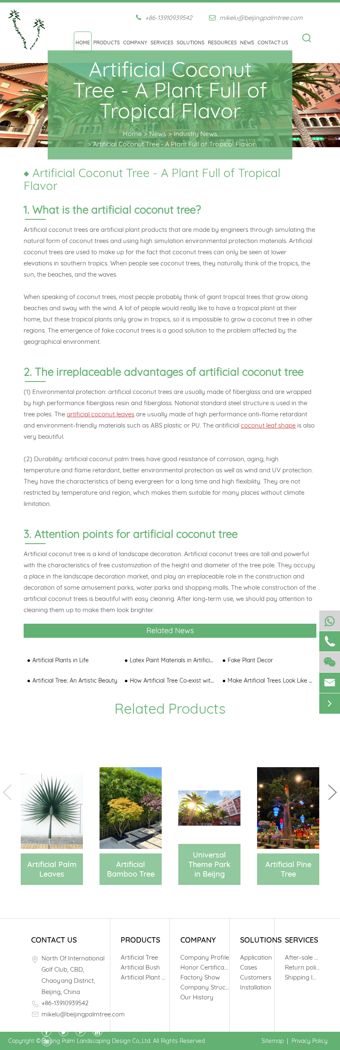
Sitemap (273, 1041)
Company (135, 42)
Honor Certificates (204, 967)
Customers (255, 977)
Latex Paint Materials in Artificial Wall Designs (172, 660)
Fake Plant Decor (250, 660)
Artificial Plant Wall (145, 977)
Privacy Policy (309, 1041)
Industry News (195, 133)
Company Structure (204, 987)
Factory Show (200, 977)
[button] (332, 792)
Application (256, 957)
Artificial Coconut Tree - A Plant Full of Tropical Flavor (174, 144)
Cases (248, 967)
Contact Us (272, 42)
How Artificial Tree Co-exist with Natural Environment (172, 680)
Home (82, 42)
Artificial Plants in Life (60, 660)
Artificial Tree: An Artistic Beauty (74, 680)
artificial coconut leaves (100, 414)
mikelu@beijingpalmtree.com (260, 18)
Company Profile (204, 957)
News (247, 42)
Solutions (190, 42)
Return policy (302, 967)
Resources (222, 42)
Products (106, 42)
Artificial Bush (140, 967)
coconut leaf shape (268, 425)
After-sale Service (302, 957)
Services (162, 42)
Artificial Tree (139, 957)
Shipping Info (302, 977)
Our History (197, 997)
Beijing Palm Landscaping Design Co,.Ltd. (96, 1041)
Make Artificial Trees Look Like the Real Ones (270, 680)
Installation (255, 987)
